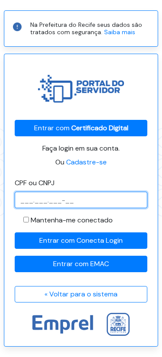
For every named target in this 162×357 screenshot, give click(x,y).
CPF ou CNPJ (34, 182)
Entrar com (81, 127)
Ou (81, 162)
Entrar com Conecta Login (81, 240)
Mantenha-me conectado (72, 220)
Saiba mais (119, 32)
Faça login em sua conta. (81, 148)
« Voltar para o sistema (81, 294)
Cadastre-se (86, 162)
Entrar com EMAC (81, 263)
